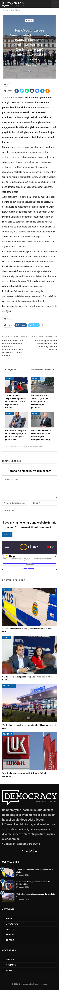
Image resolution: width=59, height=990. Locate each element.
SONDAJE (10, 960)
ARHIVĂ (9, 970)
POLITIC (29, 21)
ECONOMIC (7, 734)
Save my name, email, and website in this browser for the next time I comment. (29, 525)
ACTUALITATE (9, 686)
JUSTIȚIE (10, 929)
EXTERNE (7, 589)
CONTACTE (11, 965)
